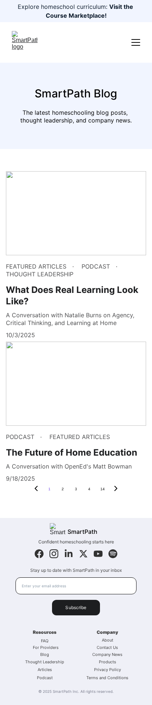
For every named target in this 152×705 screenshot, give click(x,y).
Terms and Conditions (107, 677)
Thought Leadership (44, 661)
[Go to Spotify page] (112, 553)
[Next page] (115, 489)
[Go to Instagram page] (53, 553)
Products (107, 661)
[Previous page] (36, 489)
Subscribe (75, 607)
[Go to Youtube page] (98, 553)
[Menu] (135, 42)
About (107, 640)
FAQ (44, 640)
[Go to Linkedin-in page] (68, 553)
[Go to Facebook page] (39, 553)
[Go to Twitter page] (83, 553)
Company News (107, 654)
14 (102, 489)
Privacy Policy (107, 669)
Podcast (45, 677)
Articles (45, 669)
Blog (44, 654)
